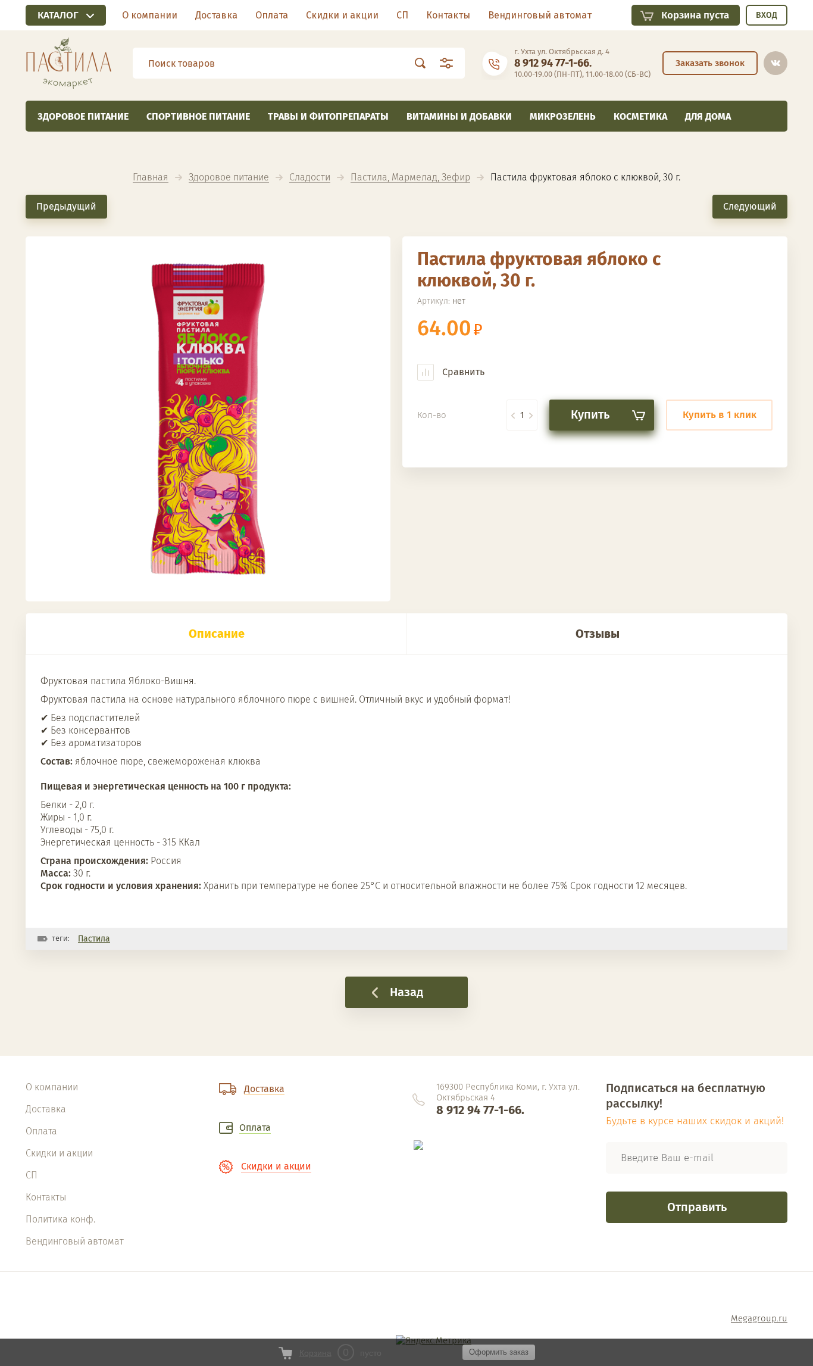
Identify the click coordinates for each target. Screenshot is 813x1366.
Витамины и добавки (459, 116)
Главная (150, 178)
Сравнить (462, 372)
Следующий (750, 206)
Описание (217, 633)
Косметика (640, 116)
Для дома (708, 116)
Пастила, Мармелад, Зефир (410, 178)
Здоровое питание (83, 116)
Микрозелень (563, 116)
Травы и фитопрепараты (328, 116)
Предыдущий (66, 206)
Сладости (309, 178)
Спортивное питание (198, 116)
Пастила (94, 939)
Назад (406, 992)
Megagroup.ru (759, 1318)
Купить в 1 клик (719, 414)
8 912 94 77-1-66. (553, 63)
